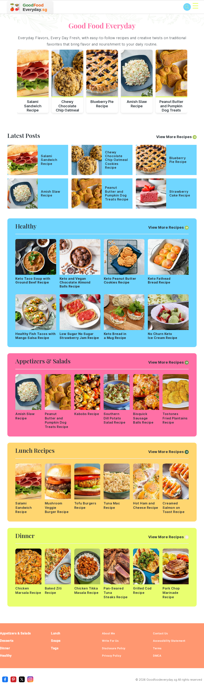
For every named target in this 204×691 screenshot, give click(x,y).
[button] (184, 85)
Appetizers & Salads (15, 633)
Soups (56, 641)
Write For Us (110, 640)
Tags (54, 648)
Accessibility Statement (169, 640)
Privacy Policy (111, 655)
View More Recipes (174, 137)
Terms (157, 648)
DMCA (157, 655)
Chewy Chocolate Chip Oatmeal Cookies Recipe (67, 105)
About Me (108, 633)
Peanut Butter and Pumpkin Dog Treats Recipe (171, 105)
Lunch (55, 633)
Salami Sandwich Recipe (32, 105)
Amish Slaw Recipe (137, 104)
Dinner (5, 648)
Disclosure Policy (114, 648)
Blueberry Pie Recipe (102, 104)
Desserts (6, 641)
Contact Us (160, 633)
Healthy (6, 655)
